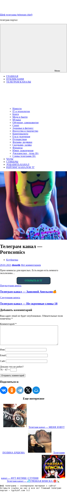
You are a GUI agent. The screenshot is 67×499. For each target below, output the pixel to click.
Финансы (17, 147)
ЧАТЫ (9, 159)
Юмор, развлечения (22, 150)
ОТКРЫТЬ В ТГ (33, 280)
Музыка (16, 119)
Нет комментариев (31, 265)
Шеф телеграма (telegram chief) (16, 14)
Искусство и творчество (25, 131)
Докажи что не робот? (12, 366)
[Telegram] (20, 390)
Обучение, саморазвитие (25, 122)
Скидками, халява (22, 145)
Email (3, 355)
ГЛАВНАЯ (12, 76)
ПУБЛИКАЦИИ (15, 79)
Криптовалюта (20, 133)
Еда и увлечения (21, 136)
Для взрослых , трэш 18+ (25, 153)
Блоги (15, 114)
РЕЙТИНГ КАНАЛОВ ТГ (20, 167)
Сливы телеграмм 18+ (24, 156)
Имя (2, 349)
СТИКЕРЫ (12, 161)
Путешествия (19, 139)
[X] (28, 390)
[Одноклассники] (12, 390)
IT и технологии (21, 111)
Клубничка (12, 259)
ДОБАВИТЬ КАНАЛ (17, 164)
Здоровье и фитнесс (23, 128)
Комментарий (8, 324)
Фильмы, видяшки (22, 142)
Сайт (2, 361)
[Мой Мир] (36, 390)
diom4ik (16, 265)
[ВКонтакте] (3, 390)
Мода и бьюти (20, 117)
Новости (17, 108)
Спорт (15, 125)
